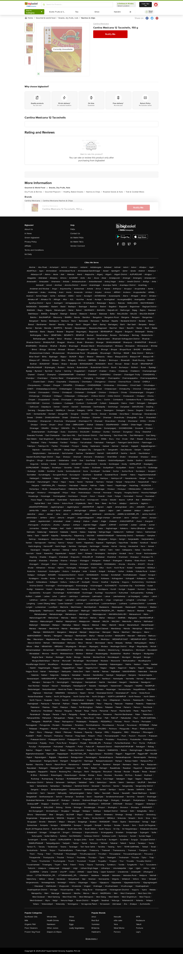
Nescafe (117, 917)
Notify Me (110, 34)
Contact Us (75, 233)
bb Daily (28, 254)
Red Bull (95, 920)
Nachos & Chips (94, 192)
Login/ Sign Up (145, 4)
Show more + (91, 939)
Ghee (71, 917)
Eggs (71, 924)
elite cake (118, 920)
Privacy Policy (31, 242)
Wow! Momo (119, 928)
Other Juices (52, 928)
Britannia (95, 928)
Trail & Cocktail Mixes (135, 192)
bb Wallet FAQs (77, 237)
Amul (94, 917)
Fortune (139, 928)
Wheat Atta (51, 917)
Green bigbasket (32, 237)
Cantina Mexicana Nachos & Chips (58, 200)
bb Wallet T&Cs (76, 242)
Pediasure (140, 920)
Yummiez (96, 924)
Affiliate (28, 246)
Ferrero (117, 932)
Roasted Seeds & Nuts (114, 192)
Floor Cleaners (31, 928)
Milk (26, 920)
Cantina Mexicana (101, 23)
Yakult (138, 924)
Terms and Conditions (34, 250)
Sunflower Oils (31, 917)
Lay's (138, 932)
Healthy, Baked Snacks (74, 192)
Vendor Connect (77, 246)
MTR (138, 917)
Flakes (72, 920)
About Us (29, 229)
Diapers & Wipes (54, 932)
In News (28, 233)
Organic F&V (30, 924)
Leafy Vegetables (76, 928)
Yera (116, 924)
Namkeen (51, 924)
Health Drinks (53, 920)
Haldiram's (96, 932)
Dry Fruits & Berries (34, 192)
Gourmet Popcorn (53, 192)
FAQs (72, 229)
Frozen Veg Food (32, 932)
